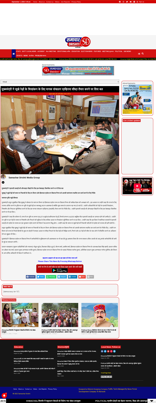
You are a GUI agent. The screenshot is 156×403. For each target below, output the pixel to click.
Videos (57, 2)
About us (42, 2)
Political (118, 51)
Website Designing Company (98, 389)
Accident (41, 51)
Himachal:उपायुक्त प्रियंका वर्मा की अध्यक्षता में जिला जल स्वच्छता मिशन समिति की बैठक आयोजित (129, 59)
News (26, 55)
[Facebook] (120, 2)
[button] (142, 53)
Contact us (49, 2)
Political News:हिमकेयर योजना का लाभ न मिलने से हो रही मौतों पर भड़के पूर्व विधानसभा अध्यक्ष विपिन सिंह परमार (72, 59)
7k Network (101, 392)
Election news (86, 51)
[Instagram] (123, 2)
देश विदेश (31, 55)
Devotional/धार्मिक (63, 51)
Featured (97, 51)
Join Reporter (65, 2)
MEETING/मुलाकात (108, 51)
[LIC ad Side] (137, 113)
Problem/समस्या (40, 55)
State (18, 51)
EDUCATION (76, 51)
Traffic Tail (112, 389)
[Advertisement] (78, 19)
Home (35, 2)
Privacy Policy (76, 2)
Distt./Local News (29, 51)
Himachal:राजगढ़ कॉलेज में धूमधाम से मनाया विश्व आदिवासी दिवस (31, 351)
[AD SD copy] (78, 75)
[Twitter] (127, 2)
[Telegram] (134, 2)
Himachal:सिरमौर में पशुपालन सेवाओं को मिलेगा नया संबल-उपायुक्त (118, 356)
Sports (19, 55)
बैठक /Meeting (51, 51)
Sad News (127, 51)
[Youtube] (130, 2)
